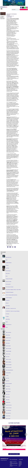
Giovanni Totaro (8, 415)
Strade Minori (8, 305)
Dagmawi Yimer (8, 402)
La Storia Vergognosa (9, 297)
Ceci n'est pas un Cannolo (9, 286)
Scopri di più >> (14, 449)
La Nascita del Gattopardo (9, 292)
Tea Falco (7, 375)
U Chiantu (7, 316)
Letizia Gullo (7, 399)
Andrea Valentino (8, 413)
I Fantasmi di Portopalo (9, 278)
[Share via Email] (12, 247)
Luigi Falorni (7, 380)
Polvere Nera (8, 273)
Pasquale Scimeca (8, 337)
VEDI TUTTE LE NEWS (14, 454)
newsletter (20, 462)
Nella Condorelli (8, 391)
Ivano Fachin (7, 356)
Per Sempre (7, 313)
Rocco (7, 276)
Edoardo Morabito (8, 348)
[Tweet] (10, 247)
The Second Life (8, 284)
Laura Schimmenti (8, 410)
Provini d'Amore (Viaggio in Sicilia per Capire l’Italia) (13, 289)
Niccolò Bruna (8, 386)
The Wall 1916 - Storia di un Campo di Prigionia (12, 311)
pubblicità (20, 463)
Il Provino (7, 265)
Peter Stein (7, 378)
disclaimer (20, 464)
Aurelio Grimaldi (8, 345)
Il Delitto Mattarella (8, 262)
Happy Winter (8, 319)
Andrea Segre (8, 343)
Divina (7, 327)
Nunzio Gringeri (8, 418)
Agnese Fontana (8, 388)
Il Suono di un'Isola (8, 281)
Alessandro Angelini (8, 364)
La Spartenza (7, 300)
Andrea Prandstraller (9, 383)
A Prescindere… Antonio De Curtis (11, 308)
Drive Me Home (8, 270)
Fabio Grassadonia (8, 332)
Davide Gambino (8, 372)
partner (20, 465)
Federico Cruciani (8, 359)
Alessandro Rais (8, 340)
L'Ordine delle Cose (8, 324)
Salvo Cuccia (7, 394)
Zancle (7, 321)
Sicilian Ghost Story (8, 257)
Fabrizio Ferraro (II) (8, 367)
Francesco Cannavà (8, 407)
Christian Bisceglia (8, 351)
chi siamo (20, 461)
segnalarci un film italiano (13, 462)
